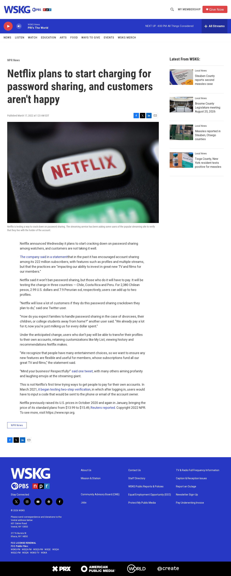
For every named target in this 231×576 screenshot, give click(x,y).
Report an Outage (186, 486)
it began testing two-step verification (64, 389)
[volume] (19, 26)
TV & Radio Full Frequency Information (197, 470)
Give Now (216, 9)
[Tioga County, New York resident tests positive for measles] (181, 160)
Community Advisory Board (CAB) (100, 494)
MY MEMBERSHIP (189, 9)
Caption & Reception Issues (191, 478)
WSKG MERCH (127, 37)
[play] (8, 26)
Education (48, 37)
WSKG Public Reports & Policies (146, 486)
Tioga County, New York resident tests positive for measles (208, 162)
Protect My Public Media (142, 502)
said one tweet (82, 371)
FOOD (74, 37)
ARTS (63, 37)
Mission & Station (91, 478)
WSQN (25, 552)
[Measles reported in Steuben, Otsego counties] (181, 132)
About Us (86, 470)
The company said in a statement (43, 257)
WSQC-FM (16, 552)
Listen (19, 37)
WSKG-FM (15, 549)
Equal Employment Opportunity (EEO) (149, 494)
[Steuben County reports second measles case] (181, 77)
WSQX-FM (27, 549)
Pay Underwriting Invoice (190, 502)
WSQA (55, 549)
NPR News (13, 60)
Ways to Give (90, 37)
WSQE (48, 549)
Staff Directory (136, 478)
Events (109, 37)
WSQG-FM (38, 549)
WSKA (44, 552)
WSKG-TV (34, 552)
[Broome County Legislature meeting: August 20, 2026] (181, 104)
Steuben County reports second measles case (205, 80)
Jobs (83, 502)
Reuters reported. (103, 408)
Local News (201, 70)
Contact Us (134, 470)
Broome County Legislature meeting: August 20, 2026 (208, 107)
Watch (32, 37)
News (7, 37)
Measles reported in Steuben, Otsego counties (208, 135)
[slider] (24, 26)
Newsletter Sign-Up (187, 494)
